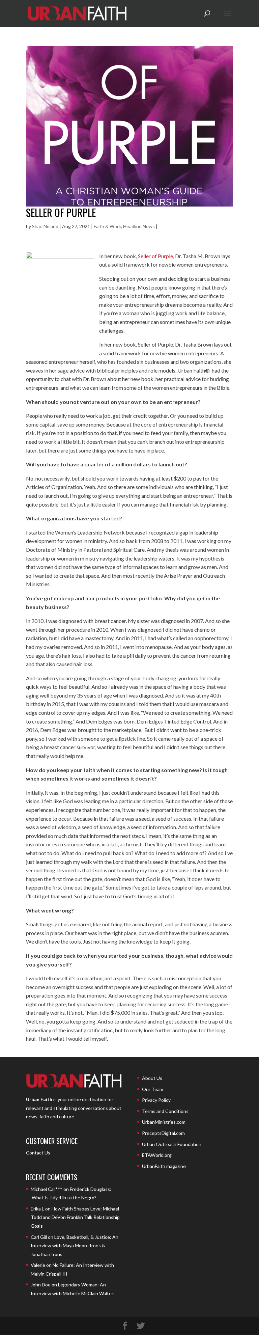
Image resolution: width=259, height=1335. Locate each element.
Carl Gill (39, 1237)
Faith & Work (107, 226)
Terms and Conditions (165, 1111)
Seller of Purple (61, 212)
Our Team (152, 1089)
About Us (152, 1078)
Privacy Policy (156, 1100)
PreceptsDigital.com (163, 1133)
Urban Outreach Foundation (171, 1144)
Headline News (139, 226)
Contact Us (38, 1152)
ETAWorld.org (157, 1155)
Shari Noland (45, 226)
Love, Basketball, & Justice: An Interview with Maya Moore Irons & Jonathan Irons (74, 1245)
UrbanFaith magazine (164, 1166)
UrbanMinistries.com (163, 1122)
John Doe (41, 1284)
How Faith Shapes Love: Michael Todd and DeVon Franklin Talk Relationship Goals (75, 1217)
